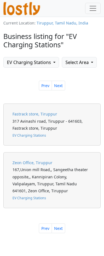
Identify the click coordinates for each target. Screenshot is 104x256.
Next (58, 85)
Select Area (77, 62)
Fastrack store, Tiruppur (34, 114)
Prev (45, 85)
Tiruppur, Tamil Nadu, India (62, 23)
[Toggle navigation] (93, 8)
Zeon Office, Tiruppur (32, 162)
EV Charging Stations (29, 62)
